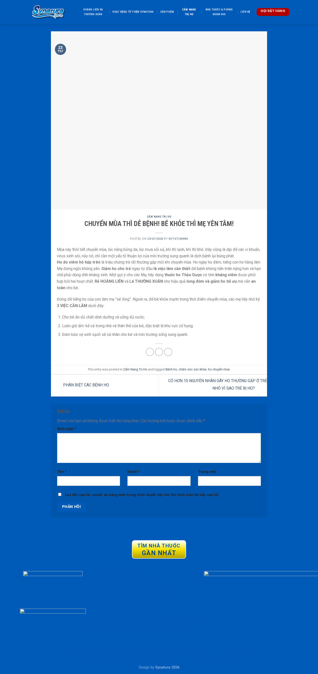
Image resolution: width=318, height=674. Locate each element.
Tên (62, 472)
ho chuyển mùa (219, 369)
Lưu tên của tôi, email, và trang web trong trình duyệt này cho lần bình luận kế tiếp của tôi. (142, 495)
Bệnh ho (171, 369)
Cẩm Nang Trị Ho (189, 12)
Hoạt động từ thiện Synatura (133, 11)
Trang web (207, 472)
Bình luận (66, 429)
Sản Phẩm (167, 11)
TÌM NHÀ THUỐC (159, 550)
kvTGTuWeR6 (178, 238)
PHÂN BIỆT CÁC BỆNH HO (85, 385)
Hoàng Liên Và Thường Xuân (93, 12)
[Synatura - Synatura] (48, 11)
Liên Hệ (245, 11)
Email (133, 472)
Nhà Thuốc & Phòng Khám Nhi (219, 12)
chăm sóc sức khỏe (192, 369)
